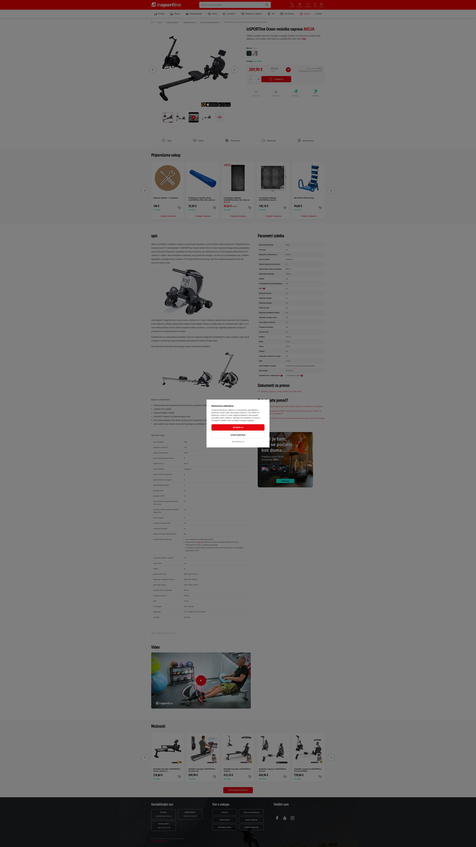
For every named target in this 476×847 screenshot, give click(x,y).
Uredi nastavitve (238, 435)
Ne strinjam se (238, 441)
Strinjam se (238, 427)
